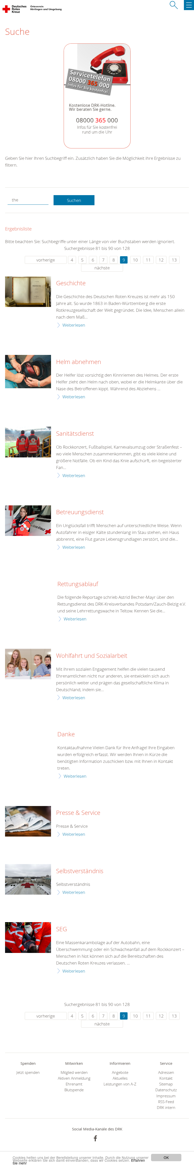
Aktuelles (120, 1078)
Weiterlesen (73, 325)
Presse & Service (78, 813)
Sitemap (166, 1084)
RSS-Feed (166, 1101)
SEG (61, 929)
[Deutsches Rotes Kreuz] (15, 10)
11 (148, 260)
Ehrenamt (74, 1084)
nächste (102, 268)
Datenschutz (166, 1089)
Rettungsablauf (77, 584)
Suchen (74, 200)
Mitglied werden (74, 1072)
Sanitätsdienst (75, 433)
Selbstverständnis (79, 871)
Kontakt (166, 1078)
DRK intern (166, 1107)
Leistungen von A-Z (120, 1084)
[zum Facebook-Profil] (95, 1138)
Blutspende (74, 1089)
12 (161, 260)
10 (135, 260)
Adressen (166, 1072)
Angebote (120, 1072)
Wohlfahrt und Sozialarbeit (91, 656)
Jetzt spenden (28, 1072)
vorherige (45, 260)
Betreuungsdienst (80, 512)
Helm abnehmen (78, 362)
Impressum (166, 1096)
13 (174, 260)
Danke (66, 734)
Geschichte (71, 283)
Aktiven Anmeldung (74, 1078)
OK (166, 1157)
